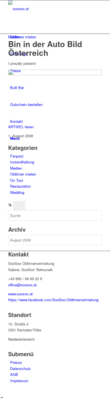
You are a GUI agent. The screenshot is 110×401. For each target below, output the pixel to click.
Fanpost (16, 156)
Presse (16, 362)
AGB (14, 374)
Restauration (20, 186)
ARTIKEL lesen (21, 126)
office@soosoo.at (22, 284)
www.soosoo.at (20, 293)
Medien (14, 36)
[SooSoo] (50, 8)
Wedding (17, 192)
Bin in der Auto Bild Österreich (45, 48)
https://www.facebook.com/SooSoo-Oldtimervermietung (53, 299)
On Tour (16, 180)
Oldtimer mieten (23, 174)
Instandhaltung (22, 162)
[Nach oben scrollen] (2, 397)
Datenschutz (20, 368)
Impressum (19, 380)
